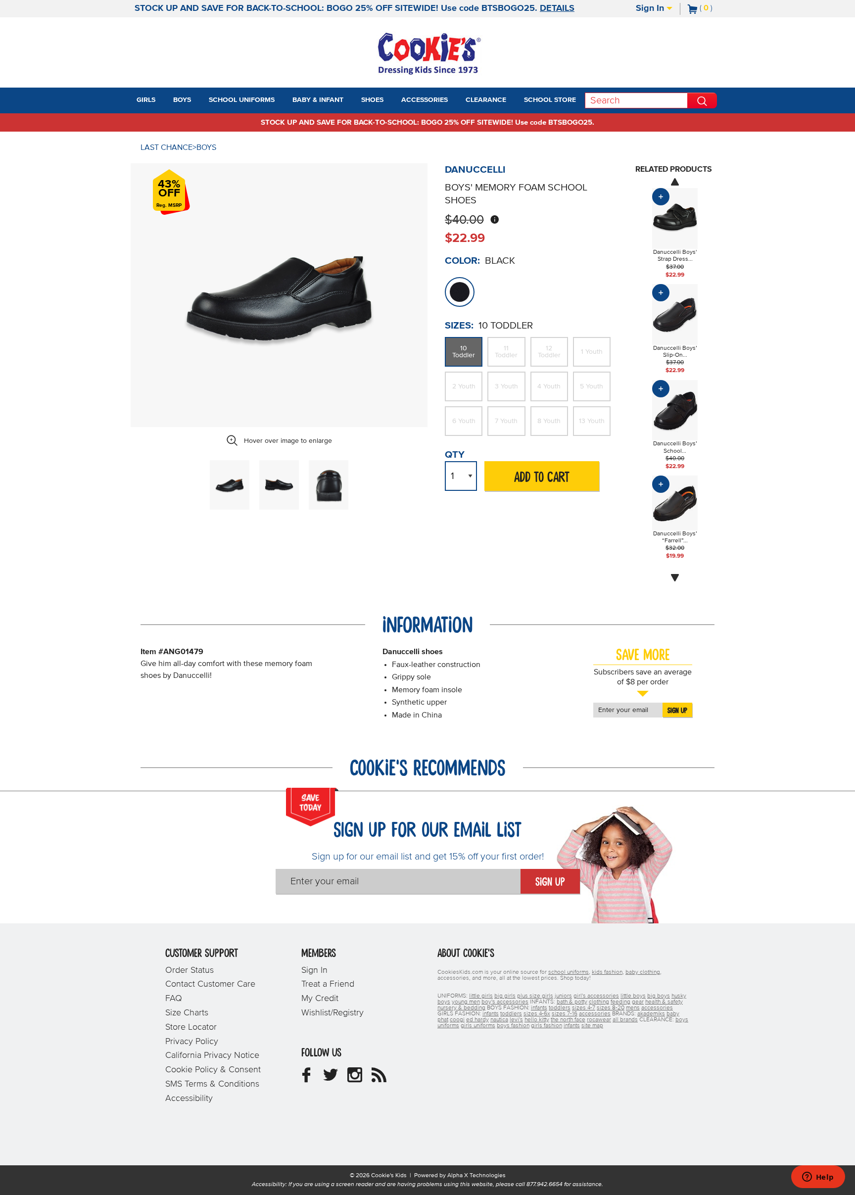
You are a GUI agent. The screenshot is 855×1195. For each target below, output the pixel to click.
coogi (457, 1020)
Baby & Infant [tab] (317, 99)
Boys (206, 147)
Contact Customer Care (210, 984)
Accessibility (189, 1098)
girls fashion (546, 1026)
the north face (568, 1020)
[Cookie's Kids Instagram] (354, 1078)
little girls (481, 996)
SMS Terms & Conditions (212, 1084)
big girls (505, 996)
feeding (620, 1002)
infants (539, 1008)
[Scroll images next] (674, 578)
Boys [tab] (182, 99)
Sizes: (459, 326)
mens (633, 1008)
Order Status (189, 970)
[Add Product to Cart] (660, 196)
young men (466, 1002)
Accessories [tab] (424, 99)
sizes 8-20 (610, 1008)
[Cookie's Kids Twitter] (330, 1078)
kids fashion (607, 972)
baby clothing (642, 972)
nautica (499, 1020)
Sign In (651, 8)
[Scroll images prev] (674, 182)
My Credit (319, 998)
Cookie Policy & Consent (213, 1069)
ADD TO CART (542, 478)
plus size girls (535, 996)
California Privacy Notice (212, 1055)
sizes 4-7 (583, 1008)
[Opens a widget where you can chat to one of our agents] (818, 1177)
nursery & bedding (461, 1008)
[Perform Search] (702, 100)
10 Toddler (463, 352)
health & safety (664, 1002)
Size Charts (186, 1012)
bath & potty (572, 1002)
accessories (657, 1008)
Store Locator (191, 1027)
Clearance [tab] (486, 99)
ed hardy (477, 1020)
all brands (625, 1020)
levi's (516, 1020)
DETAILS (557, 8)
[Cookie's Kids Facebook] (306, 1078)
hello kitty (536, 1020)
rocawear (599, 1020)
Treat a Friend (327, 984)
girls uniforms (478, 1026)
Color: (462, 261)
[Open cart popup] (716, 9)
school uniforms (568, 972)
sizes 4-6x (536, 1014)
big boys (658, 996)
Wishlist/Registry (332, 1012)
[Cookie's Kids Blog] (379, 1078)
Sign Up (677, 711)
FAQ (173, 998)
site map (592, 1026)
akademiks (651, 1014)
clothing (599, 1002)
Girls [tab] (146, 99)
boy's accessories (504, 1002)
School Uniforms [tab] (242, 99)
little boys (633, 996)
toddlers (559, 1008)
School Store (550, 99)
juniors (563, 996)
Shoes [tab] (372, 99)
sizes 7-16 (564, 1014)
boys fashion (513, 1026)
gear (638, 1002)
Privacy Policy (191, 1041)
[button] (164, 100)
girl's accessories (596, 996)
